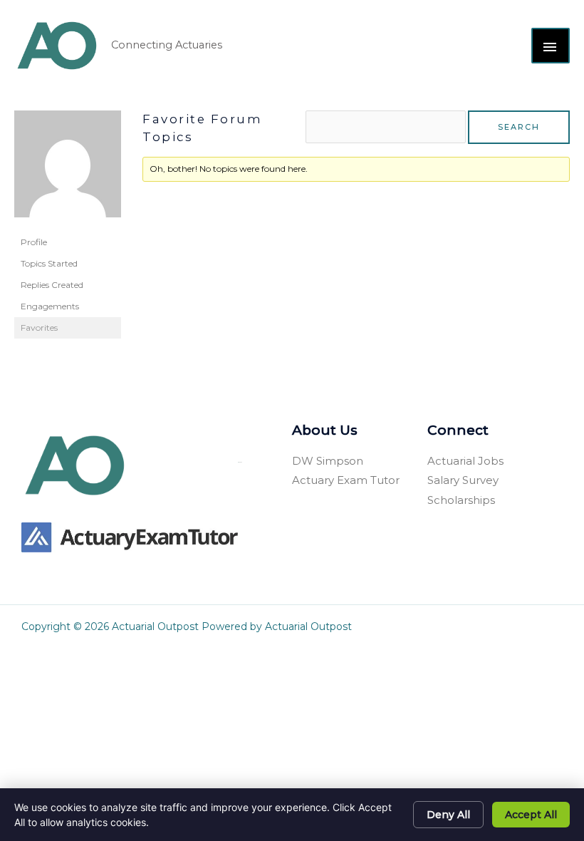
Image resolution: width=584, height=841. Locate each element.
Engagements (50, 306)
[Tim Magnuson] (67, 170)
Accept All (531, 814)
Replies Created (52, 284)
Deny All (448, 814)
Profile (34, 242)
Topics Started (49, 263)
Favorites (39, 327)
